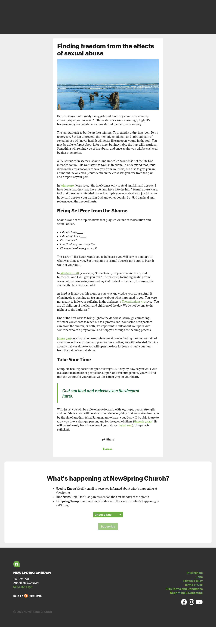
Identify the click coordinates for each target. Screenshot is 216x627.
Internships (195, 572)
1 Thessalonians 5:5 (132, 302)
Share (109, 439)
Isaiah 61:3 (125, 425)
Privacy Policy (193, 580)
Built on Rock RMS (27, 595)
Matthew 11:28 (69, 273)
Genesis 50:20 (142, 421)
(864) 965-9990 (22, 587)
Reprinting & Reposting (186, 592)
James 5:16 (64, 338)
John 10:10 (67, 185)
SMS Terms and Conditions (184, 589)
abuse (108, 448)
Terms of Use (194, 584)
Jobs (199, 577)
